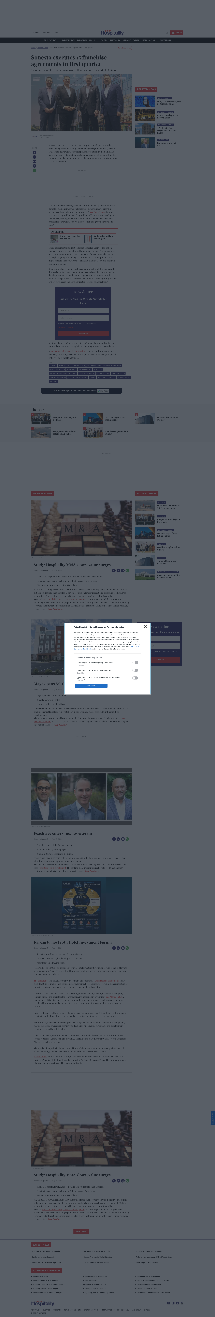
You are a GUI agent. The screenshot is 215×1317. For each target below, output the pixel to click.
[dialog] (107, 658)
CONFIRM (91, 685)
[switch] (135, 662)
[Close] (146, 627)
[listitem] (107, 657)
